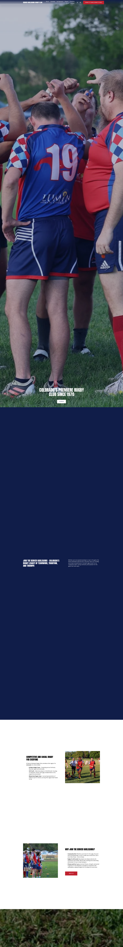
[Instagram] (80, 2)
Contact (72, 3)
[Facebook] (77, 2)
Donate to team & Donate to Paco (93, 2)
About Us (71, 873)
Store (67, 3)
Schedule (53, 1)
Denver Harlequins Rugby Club (32, 2)
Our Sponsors (60, 1)
